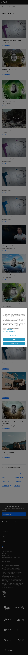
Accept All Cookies (14, 343)
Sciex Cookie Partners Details (9, 331)
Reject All (14, 339)
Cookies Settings (14, 335)
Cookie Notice (9, 329)
